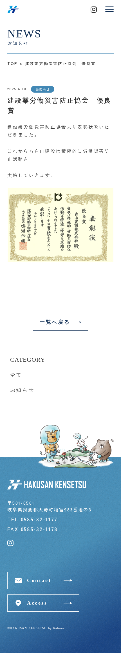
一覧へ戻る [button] (55, 322)
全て (16, 374)
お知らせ (22, 389)
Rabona (59, 628)
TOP (12, 63)
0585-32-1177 (39, 519)
